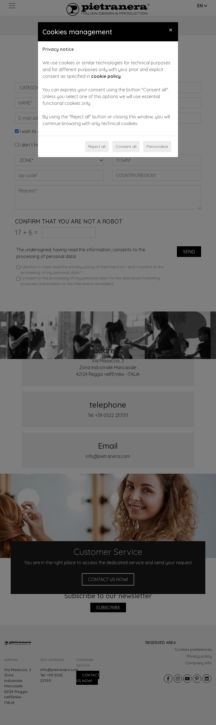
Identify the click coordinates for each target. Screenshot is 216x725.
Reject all (96, 146)
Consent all (126, 146)
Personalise (157, 146)
